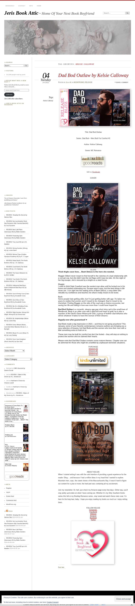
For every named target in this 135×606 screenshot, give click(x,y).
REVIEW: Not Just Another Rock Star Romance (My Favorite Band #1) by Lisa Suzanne (16, 223)
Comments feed (11, 500)
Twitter (93, 520)
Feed (10, 511)
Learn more (94, 604)
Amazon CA (93, 353)
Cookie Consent (52, 602)
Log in (8, 492)
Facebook (93, 512)
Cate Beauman (11, 436)
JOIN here (9, 94)
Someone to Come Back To (14, 405)
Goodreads (96, 172)
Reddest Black (9, 425)
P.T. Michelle (10, 426)
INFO (31, 6)
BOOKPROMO (79, 82)
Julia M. (69, 82)
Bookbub (93, 518)
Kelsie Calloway (48, 100)
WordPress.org (11, 504)
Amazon (93, 516)
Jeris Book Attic (21, 13)
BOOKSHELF (10, 6)
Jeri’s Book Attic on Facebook (14, 104)
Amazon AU (93, 355)
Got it (103, 604)
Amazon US (93, 349)
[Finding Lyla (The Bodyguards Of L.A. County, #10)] (25, 441)
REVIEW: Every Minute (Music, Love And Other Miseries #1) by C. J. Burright (16, 327)
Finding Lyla (9, 435)
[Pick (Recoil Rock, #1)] (25, 451)
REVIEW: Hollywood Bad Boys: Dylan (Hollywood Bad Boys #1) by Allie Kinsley (15, 287)
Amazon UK (93, 351)
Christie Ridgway (12, 465)
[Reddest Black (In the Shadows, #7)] (25, 431)
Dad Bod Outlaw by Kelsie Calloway (93, 75)
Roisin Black (10, 407)
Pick (6, 445)
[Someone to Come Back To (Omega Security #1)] (25, 412)
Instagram (93, 510)
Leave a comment (122, 82)
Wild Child (8, 464)
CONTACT (21, 6)
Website (93, 514)
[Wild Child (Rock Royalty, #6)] (25, 471)
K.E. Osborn (10, 446)
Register (9, 488)
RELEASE (88, 82)
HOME (39, 6)
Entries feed (10, 496)
